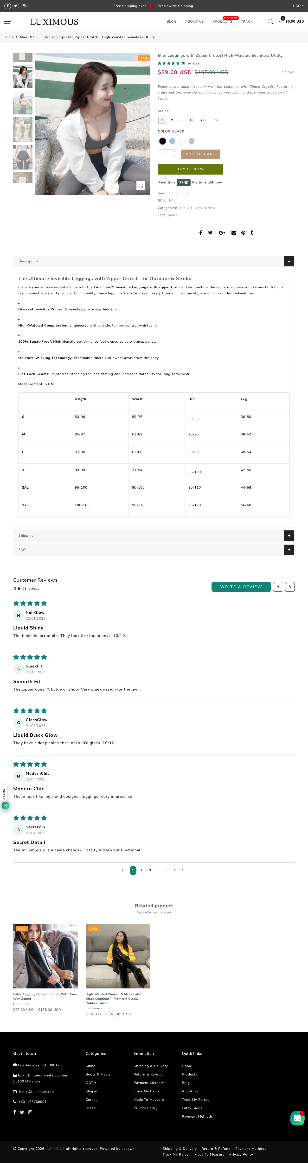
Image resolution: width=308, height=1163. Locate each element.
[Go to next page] (184, 870)
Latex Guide (192, 1108)
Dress (91, 1108)
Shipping (26, 535)
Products (222, 21)
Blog (186, 1083)
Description (28, 261)
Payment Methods (149, 1083)
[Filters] (278, 587)
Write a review (241, 587)
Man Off (27, 37)
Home (9, 37)
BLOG (172, 21)
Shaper (92, 1091)
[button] (169, 63)
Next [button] (135, 126)
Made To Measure (149, 1099)
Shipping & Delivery (151, 1066)
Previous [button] (44, 127)
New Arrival (205, 208)
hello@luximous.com (37, 1091)
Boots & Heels (98, 1074)
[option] (92, 124)
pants (173, 215)
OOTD (91, 1083)
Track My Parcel (147, 1091)
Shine (90, 1066)
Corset (91, 1099)
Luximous (180, 193)
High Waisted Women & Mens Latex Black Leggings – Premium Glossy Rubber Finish (114, 998)
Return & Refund (148, 1074)
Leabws (128, 1148)
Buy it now (190, 169)
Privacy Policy (146, 1108)
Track (247, 21)
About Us (194, 21)
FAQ (22, 549)
